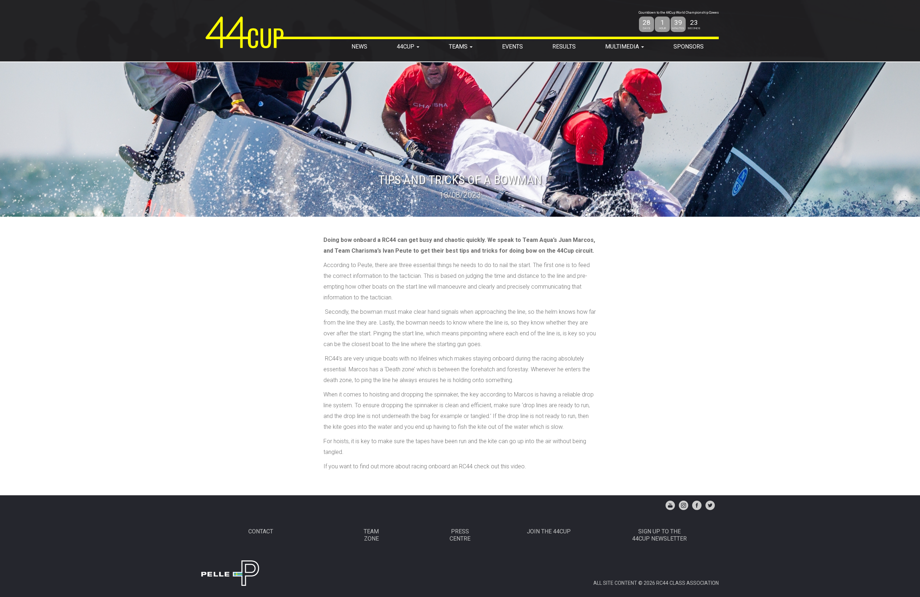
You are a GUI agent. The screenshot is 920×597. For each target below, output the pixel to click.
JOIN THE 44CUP (549, 531)
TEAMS (459, 46)
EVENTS (512, 46)
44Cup (406, 46)
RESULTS (564, 46)
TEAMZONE (371, 535)
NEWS (359, 46)
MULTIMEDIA (622, 46)
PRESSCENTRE (460, 535)
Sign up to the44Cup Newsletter (659, 535)
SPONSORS (688, 46)
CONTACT (260, 531)
